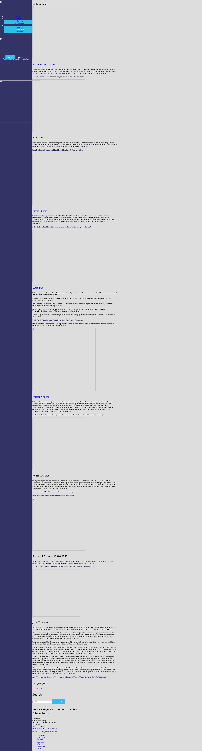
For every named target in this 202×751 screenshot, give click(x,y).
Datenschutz (41, 746)
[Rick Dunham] (58, 131)
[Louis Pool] (58, 281)
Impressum (40, 743)
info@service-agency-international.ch (44, 728)
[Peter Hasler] (58, 204)
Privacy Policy (41, 737)
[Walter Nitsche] (64, 391)
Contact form (41, 739)
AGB (38, 744)
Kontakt (39, 748)
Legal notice (41, 735)
